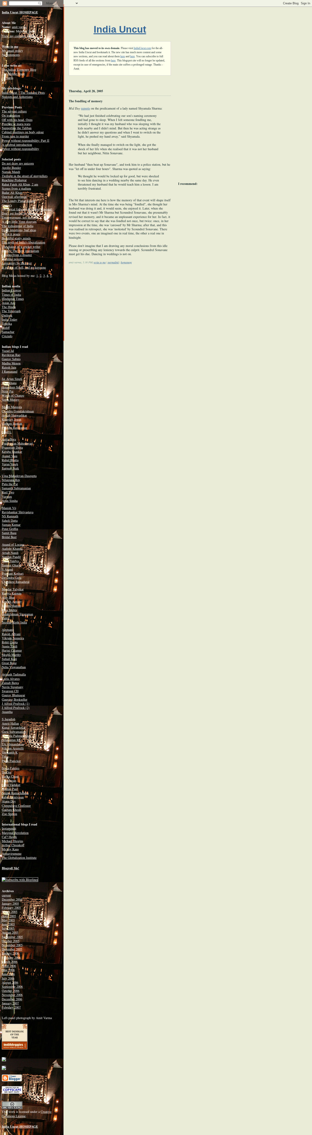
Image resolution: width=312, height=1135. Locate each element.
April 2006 (9, 966)
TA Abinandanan (13, 744)
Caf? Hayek (9, 837)
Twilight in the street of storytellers (25, 176)
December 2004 (12, 899)
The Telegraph (11, 311)
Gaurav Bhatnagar (13, 695)
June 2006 (8, 974)
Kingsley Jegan (11, 419)
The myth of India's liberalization (23, 242)
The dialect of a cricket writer (21, 246)
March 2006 (9, 961)
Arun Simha (10, 500)
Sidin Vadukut (11, 785)
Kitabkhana (9, 383)
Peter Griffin (10, 529)
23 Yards (7, 78)
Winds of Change (13, 395)
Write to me (10, 46)
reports (85, 108)
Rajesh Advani (11, 634)
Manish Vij (9, 508)
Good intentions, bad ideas (19, 230)
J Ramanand (9, 371)
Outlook (7, 315)
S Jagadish (8, 719)
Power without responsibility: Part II (25, 140)
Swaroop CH (10, 691)
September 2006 (12, 986)
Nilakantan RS (11, 740)
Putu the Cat (10, 484)
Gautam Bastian (12, 423)
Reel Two (8, 492)
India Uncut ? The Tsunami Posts (23, 92)
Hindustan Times (13, 298)
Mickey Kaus (10, 849)
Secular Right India (14, 622)
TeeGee (6, 772)
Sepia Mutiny (10, 399)
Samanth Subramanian (16, 488)
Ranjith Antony (12, 601)
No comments (11, 54)
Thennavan (9, 780)
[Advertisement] (107, 304)
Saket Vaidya (10, 561)
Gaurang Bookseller (14, 699)
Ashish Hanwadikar (14, 415)
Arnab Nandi (10, 552)
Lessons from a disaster (17, 255)
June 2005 (8, 924)
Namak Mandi (11, 172)
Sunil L (7, 432)
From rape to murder (15, 136)
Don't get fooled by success (19, 213)
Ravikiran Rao (11, 355)
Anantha (7, 712)
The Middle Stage (13, 73)
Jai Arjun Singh (12, 379)
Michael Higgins (12, 841)
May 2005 (8, 920)
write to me (100, 262)
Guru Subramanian (14, 731)
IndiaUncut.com (142, 48)
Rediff (6, 327)
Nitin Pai (7, 391)
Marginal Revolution (15, 833)
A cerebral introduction (17, 144)
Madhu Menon (11, 363)
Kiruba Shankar (12, 451)
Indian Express (11, 290)
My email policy (12, 50)
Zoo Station (9, 814)
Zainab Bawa (10, 683)
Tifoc (5, 756)
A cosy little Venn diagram (19, 221)
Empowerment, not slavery (19, 217)
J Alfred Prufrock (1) (15, 703)
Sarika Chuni (10, 776)
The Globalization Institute (19, 857)
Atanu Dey (9, 801)
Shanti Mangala (12, 407)
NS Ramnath (10, 516)
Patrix (6, 618)
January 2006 (10, 953)
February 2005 (11, 907)
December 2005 (12, 949)
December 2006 (12, 999)
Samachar (8, 332)
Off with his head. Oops (17, 120)
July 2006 (8, 978)
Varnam (7, 496)
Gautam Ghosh (11, 809)
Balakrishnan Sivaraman (17, 614)
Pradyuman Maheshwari (17, 443)
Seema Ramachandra (15, 793)
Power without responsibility (20, 149)
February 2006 (11, 957)
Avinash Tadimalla (14, 674)
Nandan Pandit (11, 557)
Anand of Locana (13, 544)
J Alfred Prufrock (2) (15, 707)
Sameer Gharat (11, 565)
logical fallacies (17, 209)
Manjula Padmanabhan (16, 736)
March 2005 (9, 912)
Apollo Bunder (11, 167)
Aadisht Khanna (12, 548)
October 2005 (10, 941)
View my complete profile (19, 36)
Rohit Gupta (10, 642)
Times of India (11, 294)
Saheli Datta (10, 520)
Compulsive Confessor (16, 805)
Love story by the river (17, 263)
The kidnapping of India (17, 226)
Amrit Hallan (10, 723)
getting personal (41, 209)
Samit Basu (9, 533)
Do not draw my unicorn (18, 163)
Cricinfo (7, 336)
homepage (126, 262)
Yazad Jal (8, 351)
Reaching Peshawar (14, 180)
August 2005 (10, 932)
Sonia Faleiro (10, 768)
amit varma (19, 27)
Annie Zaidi (9, 646)
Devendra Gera (11, 577)
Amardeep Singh (13, 387)
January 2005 (10, 903)
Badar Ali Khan (12, 192)
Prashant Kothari (13, 573)
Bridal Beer (9, 537)
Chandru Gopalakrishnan (18, 411)
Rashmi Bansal (11, 605)
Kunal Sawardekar (14, 727)
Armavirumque (11, 853)
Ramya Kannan (11, 593)
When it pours (11, 234)
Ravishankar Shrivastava (17, 512)
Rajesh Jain (9, 367)
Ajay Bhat (8, 597)
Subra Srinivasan (13, 797)
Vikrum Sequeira (13, 638)
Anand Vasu (9, 456)
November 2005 (12, 945)
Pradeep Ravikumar (14, 427)
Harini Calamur (12, 650)
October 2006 (10, 990)
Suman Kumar (11, 524)
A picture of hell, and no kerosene (24, 267)
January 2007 (10, 1003)
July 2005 (8, 928)
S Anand (7, 569)
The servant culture (14, 111)
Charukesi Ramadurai (15, 581)
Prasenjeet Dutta (12, 447)
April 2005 (9, 916)
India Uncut (120, 29)
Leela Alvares (11, 678)
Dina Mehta (9, 610)
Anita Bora (9, 439)
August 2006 (10, 982)
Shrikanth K (10, 752)
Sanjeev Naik (10, 468)
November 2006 (12, 995)
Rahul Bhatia (10, 460)
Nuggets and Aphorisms (17, 96)
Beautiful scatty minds (16, 238)
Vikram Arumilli (13, 748)
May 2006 (8, 970)
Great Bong (9, 663)
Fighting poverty (13, 259)
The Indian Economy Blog (19, 69)
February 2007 (11, 1007)
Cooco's (7, 205)
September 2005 (12, 937)
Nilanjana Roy (11, 480)
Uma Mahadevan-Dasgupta (19, 476)
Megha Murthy (11, 655)
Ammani (7, 629)
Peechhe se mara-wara (16, 124)
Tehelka (7, 323)
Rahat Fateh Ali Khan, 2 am (20, 184)
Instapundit (9, 828)
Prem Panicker (11, 761)
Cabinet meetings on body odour (23, 132)
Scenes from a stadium (16, 188)
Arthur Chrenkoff (13, 845)
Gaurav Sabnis (11, 359)
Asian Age (8, 303)
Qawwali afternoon (14, 196)
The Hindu (9, 307)
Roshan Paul (10, 789)
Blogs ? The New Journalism (20, 251)
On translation (11, 115)
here (122, 56)
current (6, 895)
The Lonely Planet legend (18, 201)
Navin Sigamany (12, 687)
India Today (9, 319)
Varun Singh (10, 464)
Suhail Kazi (9, 659)
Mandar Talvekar (13, 589)
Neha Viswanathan (14, 667)
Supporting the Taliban (17, 128)
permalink (113, 262)
